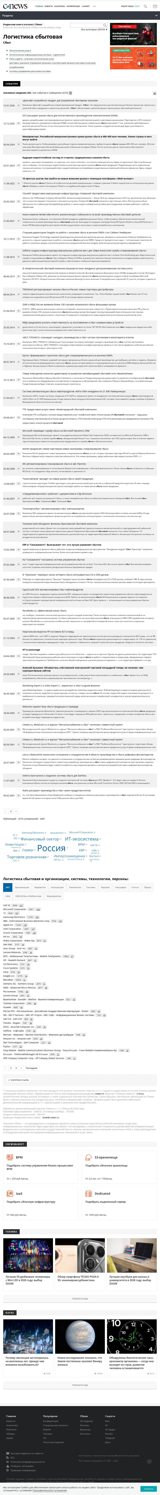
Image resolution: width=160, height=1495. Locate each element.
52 (26, 976)
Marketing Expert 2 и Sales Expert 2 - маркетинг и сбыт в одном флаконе (61, 685)
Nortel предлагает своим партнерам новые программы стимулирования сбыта (65, 448)
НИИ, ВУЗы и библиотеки (28, 896)
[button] (145, 6)
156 (37, 917)
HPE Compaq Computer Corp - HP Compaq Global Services (33, 1058)
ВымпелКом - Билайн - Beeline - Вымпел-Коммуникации (33, 999)
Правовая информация (23, 1470)
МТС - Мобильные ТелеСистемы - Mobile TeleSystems (32, 956)
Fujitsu (6, 1046)
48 (27, 991)
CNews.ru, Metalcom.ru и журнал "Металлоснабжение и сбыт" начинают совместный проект (72, 724)
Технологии (75, 887)
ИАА (8, 896)
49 (46, 987)
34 (41, 1038)
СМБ (94, 850)
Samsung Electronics (33, 832)
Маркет (47, 1429)
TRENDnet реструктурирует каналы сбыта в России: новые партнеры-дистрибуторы (68, 289)
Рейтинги (11, 1429)
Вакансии (85, 1429)
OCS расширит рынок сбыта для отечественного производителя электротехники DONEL (70, 115)
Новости (10, 1421)
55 (28, 968)
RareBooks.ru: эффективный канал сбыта (44, 610)
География (120, 887)
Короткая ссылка (20, 1080)
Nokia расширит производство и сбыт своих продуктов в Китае (56, 790)
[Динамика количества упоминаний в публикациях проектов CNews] (154, 93)
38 (31, 1023)
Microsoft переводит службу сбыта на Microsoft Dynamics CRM (56, 430)
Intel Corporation (12, 928)
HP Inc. (57, 859)
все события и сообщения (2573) (50, 92)
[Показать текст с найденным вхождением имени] (70, 93)
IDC (16, 838)
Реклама (84, 1425)
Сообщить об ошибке (22, 1466)
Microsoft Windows (75, 859)
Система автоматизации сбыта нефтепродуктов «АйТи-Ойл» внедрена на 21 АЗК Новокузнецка (73, 391)
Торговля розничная (26, 856)
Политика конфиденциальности (28, 1461)
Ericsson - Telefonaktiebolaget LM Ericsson (25, 1054)
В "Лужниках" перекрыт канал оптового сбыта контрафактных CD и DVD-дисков (65, 574)
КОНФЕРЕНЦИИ (73, 6)
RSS (13, 1457)
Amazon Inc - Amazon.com (17, 1038)
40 (104, 1015)
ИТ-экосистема (82, 839)
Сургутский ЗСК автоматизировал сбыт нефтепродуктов (52, 589)
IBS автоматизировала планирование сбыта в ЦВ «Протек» (54, 463)
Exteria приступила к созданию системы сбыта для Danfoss (54, 775)
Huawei (7, 1007)
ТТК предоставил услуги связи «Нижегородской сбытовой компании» (59, 409)
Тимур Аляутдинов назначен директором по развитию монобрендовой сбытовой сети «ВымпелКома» (77, 373)
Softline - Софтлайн (13, 1030)
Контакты (85, 1433)
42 (99, 1011)
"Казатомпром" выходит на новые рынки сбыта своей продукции (57, 478)
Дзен (107, 1442)
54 (19, 972)
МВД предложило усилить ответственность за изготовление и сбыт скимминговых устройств (72, 322)
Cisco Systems (10, 968)
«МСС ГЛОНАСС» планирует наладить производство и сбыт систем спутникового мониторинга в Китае (78, 337)
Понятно (148, 1488)
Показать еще (80, 1298)
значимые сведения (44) (17, 92)
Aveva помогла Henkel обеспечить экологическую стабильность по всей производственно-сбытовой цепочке (81, 214)
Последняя (31, 1068)
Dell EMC (8, 944)
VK (106, 1425)
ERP (82, 850)
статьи (140, 1093)
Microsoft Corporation (81, 832)
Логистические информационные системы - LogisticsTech (37, 54)
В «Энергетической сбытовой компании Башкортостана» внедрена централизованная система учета (77, 268)
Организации (22, 887)
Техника (47, 1433)
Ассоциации (57, 887)
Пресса (147, 887)
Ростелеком (9, 991)
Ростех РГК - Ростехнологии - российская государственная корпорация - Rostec (46, 1011)
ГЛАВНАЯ (39, 6)
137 (33, 929)
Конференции (50, 1421)
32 (127, 1050)
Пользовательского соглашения (49, 1490)
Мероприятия (54, 896)
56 (28, 964)
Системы (90, 887)
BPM (81, 844)
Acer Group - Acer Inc (14, 948)
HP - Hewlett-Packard (14, 960)
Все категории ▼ (94, 29)
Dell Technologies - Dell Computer (21, 1042)
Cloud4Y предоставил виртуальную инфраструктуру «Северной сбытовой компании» (68, 193)
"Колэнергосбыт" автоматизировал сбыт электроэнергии (53, 508)
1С (13, 835)
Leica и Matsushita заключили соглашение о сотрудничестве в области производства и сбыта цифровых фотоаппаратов (87, 754)
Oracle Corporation (13, 932)
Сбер (15, 860)
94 (23, 944)
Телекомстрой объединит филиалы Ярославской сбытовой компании (59, 523)
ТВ (44, 1438)
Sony (5, 971)
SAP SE (94, 845)
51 (24, 980)
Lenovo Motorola (12, 952)
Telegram (110, 1438)
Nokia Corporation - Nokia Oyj (18, 940)
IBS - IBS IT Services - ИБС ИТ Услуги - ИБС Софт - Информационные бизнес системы (48, 1015)
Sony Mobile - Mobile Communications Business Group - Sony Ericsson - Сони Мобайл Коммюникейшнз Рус (60, 1050)
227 (21, 905)
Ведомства (40, 887)
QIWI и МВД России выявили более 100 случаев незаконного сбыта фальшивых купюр (69, 304)
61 (35, 960)
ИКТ (8, 887)
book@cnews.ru (50, 1117)
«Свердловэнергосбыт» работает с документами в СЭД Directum (57, 493)
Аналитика (59, 6)
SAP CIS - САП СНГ (12, 1018)
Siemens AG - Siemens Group (18, 983)
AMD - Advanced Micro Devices (19, 987)
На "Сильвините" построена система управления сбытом (53, 559)
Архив (9, 1438)
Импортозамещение (69, 856)
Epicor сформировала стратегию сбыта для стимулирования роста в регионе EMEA (67, 355)
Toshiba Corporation (14, 1003)
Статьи (135, 887)
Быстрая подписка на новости (27, 1453)
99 (21, 936)
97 (45, 940)
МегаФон (8, 979)
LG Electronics (10, 964)
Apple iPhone (94, 859)
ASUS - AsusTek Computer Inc (18, 1026)
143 (60, 921)
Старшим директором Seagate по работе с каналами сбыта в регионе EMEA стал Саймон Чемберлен (76, 232)
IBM (15, 850)
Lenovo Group (10, 995)
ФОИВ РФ (15, 848)
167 (16, 913)
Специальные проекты (55, 1425)
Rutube (109, 1433)
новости (99, 1093)
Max (107, 1421)
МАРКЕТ (86, 6)
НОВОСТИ (49, 6)
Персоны (105, 887)
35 (44, 1027)
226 (38, 909)
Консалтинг (57, 832)
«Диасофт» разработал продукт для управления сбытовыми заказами (60, 100)
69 (31, 952)
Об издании (86, 1421)
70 (36, 948)
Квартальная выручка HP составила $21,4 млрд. (48, 631)
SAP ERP (94, 853)
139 (25, 925)
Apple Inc (8, 924)
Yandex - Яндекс (11, 1022)
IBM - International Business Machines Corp (26, 920)
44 (21, 1007)
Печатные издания (53, 1442)
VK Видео (110, 1429)
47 (28, 995)
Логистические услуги (20, 50)
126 (34, 933)
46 (35, 1003)
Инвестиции (14, 844)
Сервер (27, 850)
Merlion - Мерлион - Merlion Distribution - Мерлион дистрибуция (38, 1034)
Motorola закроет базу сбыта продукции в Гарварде (50, 706)
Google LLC (9, 975)
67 (72, 956)
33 (49, 1042)
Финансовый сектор (40, 838)
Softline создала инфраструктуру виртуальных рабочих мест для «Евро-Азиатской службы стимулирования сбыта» (84, 250)
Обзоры (10, 1433)
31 (58, 1054)
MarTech (94, 856)
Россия (51, 847)
